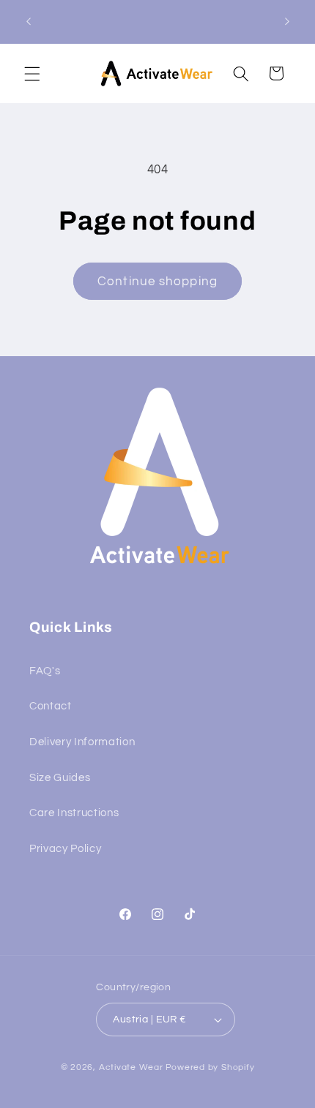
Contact (50, 706)
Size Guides (59, 777)
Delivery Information (82, 741)
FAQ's (44, 671)
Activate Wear (131, 1067)
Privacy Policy (65, 848)
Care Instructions (74, 812)
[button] (32, 73)
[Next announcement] (287, 21)
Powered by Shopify (210, 1067)
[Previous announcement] (28, 21)
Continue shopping (157, 281)
